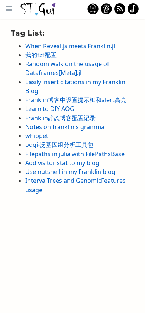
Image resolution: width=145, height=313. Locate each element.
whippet (36, 136)
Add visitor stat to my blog (62, 163)
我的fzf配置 (41, 55)
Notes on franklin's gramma (64, 127)
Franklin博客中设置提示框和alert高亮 (75, 100)
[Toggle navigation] (9, 9)
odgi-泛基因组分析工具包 (59, 145)
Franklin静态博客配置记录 (60, 118)
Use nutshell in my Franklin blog (70, 172)
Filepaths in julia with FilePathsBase (75, 154)
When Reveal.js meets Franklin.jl (70, 46)
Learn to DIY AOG (49, 109)
